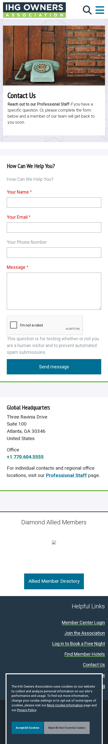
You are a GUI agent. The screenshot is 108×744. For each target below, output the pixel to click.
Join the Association (84, 633)
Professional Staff (66, 475)
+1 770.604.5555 (25, 457)
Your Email (17, 217)
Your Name (18, 192)
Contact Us (94, 665)
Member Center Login (83, 622)
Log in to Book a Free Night (78, 643)
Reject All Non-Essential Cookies (66, 727)
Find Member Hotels (85, 654)
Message (16, 267)
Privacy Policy (26, 710)
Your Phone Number (27, 242)
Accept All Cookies (27, 727)
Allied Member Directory (54, 581)
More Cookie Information (65, 705)
